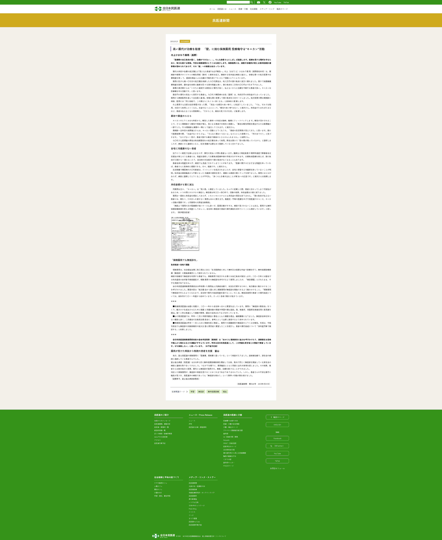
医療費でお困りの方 (230, 421)
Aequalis (226, 440)
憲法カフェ (158, 489)
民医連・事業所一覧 (161, 427)
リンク (191, 515)
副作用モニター (229, 462)
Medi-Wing (192, 509)
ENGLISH (277, 424)
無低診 (201, 391)
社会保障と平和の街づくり (166, 477)
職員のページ (278, 417)
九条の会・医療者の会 (197, 486)
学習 (192, 391)
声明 (190, 424)
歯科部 (225, 433)
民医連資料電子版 (195, 525)
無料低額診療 (213, 391)
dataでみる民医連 (160, 437)
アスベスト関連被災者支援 (233, 430)
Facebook (277, 438)
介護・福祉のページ (230, 427)
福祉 (225, 391)
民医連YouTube (194, 521)
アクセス (157, 440)
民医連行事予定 (160, 443)
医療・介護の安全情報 (231, 424)
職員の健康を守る (229, 456)
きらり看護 (193, 518)
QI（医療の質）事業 (230, 437)
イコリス (192, 512)
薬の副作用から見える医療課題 (234, 453)
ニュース (192, 421)
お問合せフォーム (277, 468)
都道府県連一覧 (160, 430)
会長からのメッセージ (162, 421)
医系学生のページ (229, 446)
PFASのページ (228, 466)
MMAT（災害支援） (230, 443)
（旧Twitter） (279, 445)
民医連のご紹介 (161, 414)
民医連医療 (193, 489)
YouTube (277, 2)
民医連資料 (193, 496)
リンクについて (221, 536)
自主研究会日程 (229, 450)
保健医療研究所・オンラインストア (202, 492)
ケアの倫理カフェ (160, 483)
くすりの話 (227, 459)
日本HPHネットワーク (197, 505)
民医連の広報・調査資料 (197, 427)
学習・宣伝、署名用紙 (162, 496)
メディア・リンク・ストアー (202, 477)
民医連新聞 (185, 41)
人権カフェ (158, 486)
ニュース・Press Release (200, 414)
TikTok (286, 2)
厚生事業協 (193, 499)
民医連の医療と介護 (232, 414)
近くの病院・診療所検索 (163, 433)
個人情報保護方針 (208, 536)
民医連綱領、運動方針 (162, 424)
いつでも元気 (193, 502)
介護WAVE (158, 492)
